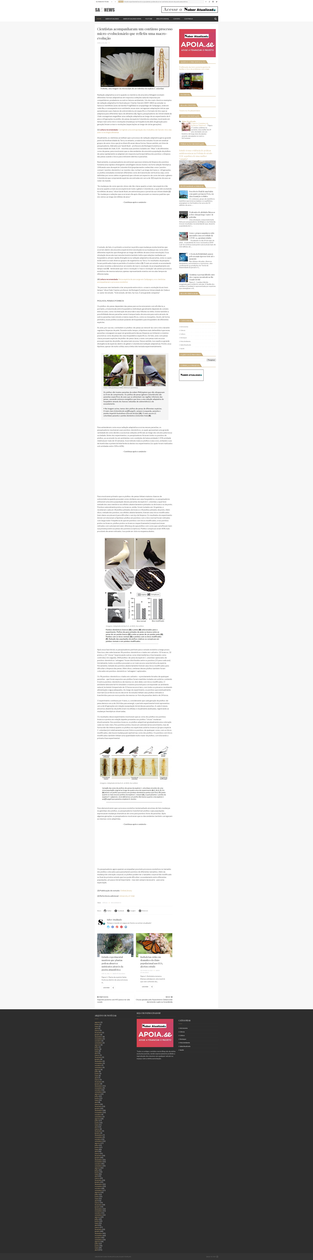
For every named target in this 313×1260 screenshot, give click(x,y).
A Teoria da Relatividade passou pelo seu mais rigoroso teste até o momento (201, 256)
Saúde (182, 348)
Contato (176, 19)
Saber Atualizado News (132, 19)
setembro (98, 1043)
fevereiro (98, 1032)
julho (96, 1047)
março (97, 1030)
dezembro (98, 1037)
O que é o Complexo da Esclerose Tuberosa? (199, 124)
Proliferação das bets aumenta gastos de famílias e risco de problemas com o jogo (194, 68)
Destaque (183, 338)
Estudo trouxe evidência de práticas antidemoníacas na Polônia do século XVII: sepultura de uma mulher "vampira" (195, 154)
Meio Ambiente (116, 902)
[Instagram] (213, 1)
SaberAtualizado (185, 345)
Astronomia (184, 327)
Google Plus (117, 927)
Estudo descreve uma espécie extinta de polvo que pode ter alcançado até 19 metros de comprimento (156, 1)
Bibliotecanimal (162, 19)
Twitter (108, 927)
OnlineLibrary (126, 890)
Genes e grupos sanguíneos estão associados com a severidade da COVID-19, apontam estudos (201, 235)
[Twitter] (216, 1)
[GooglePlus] (209, 1)
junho (97, 1024)
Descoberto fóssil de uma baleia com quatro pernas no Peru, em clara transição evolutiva (201, 194)
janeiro (97, 1035)
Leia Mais (106, 987)
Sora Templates (109, 1257)
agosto (97, 1022)
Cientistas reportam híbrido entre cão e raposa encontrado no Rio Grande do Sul (202, 277)
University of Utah (127, 896)
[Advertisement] (135, 223)
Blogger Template (124, 1257)
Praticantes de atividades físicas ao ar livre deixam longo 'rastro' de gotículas (202, 214)
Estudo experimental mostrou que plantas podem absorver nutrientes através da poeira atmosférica (112, 963)
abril (96, 1028)
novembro (98, 1039)
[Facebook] (206, 1)
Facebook (112, 927)
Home (99, 19)
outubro (98, 1041)
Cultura (182, 334)
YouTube (148, 19)
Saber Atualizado (112, 19)
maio (96, 1026)
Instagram (121, 927)
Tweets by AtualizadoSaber (189, 111)
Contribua (188, 19)
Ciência (105, 902)
